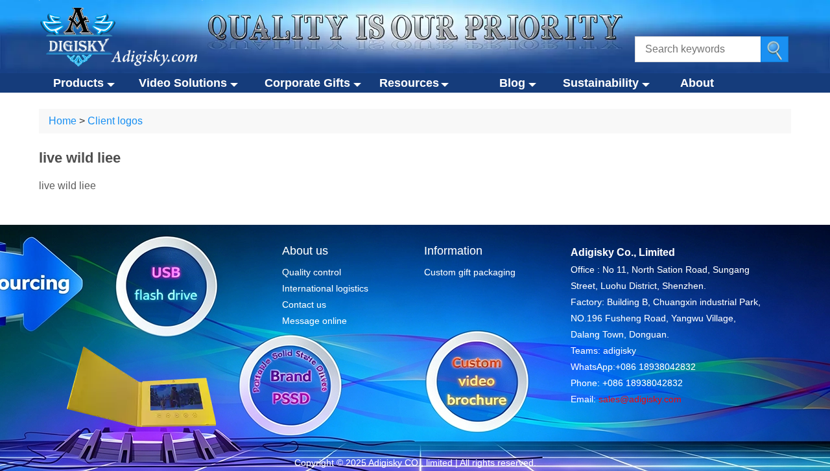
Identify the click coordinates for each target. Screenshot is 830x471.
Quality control (311, 272)
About (697, 82)
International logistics (325, 288)
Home (63, 120)
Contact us (304, 304)
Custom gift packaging (470, 272)
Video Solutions (183, 82)
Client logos (115, 120)
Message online (314, 321)
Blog (512, 82)
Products (78, 82)
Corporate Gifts (307, 82)
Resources (408, 82)
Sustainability (601, 82)
